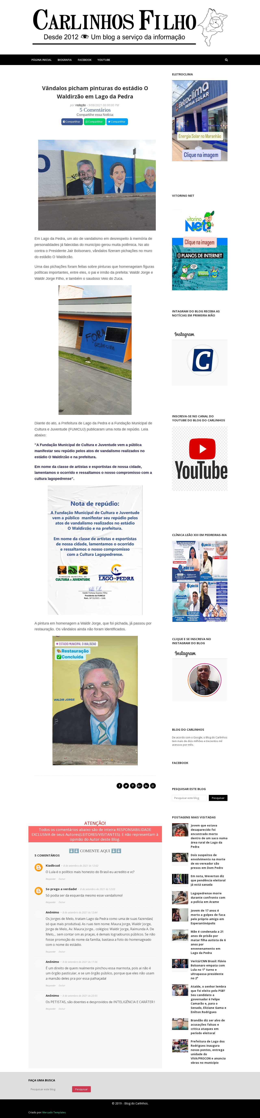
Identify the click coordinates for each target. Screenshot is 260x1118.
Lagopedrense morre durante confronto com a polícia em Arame (208, 897)
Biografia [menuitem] (65, 60)
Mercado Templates (54, 1112)
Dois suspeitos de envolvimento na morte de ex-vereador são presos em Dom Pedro (208, 861)
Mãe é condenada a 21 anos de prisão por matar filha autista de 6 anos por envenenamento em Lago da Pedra (208, 942)
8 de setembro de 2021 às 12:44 (80, 912)
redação (80, 105)
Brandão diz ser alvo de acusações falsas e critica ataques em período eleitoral (208, 1026)
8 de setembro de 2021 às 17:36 (80, 962)
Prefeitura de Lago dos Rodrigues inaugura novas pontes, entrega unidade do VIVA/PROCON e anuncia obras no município (208, 1052)
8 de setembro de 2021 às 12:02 (80, 865)
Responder (51, 878)
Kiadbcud (53, 865)
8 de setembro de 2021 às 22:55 (80, 995)
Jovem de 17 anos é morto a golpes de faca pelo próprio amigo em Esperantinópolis (208, 917)
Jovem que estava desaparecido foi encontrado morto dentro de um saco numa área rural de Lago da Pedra (209, 836)
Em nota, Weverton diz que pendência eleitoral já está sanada (208, 880)
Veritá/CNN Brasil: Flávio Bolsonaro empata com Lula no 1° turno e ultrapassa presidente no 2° (208, 969)
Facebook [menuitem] (84, 60)
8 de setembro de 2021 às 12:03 (97, 889)
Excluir (62, 878)
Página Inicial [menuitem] (41, 60)
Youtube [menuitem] (104, 60)
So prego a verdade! (61, 889)
